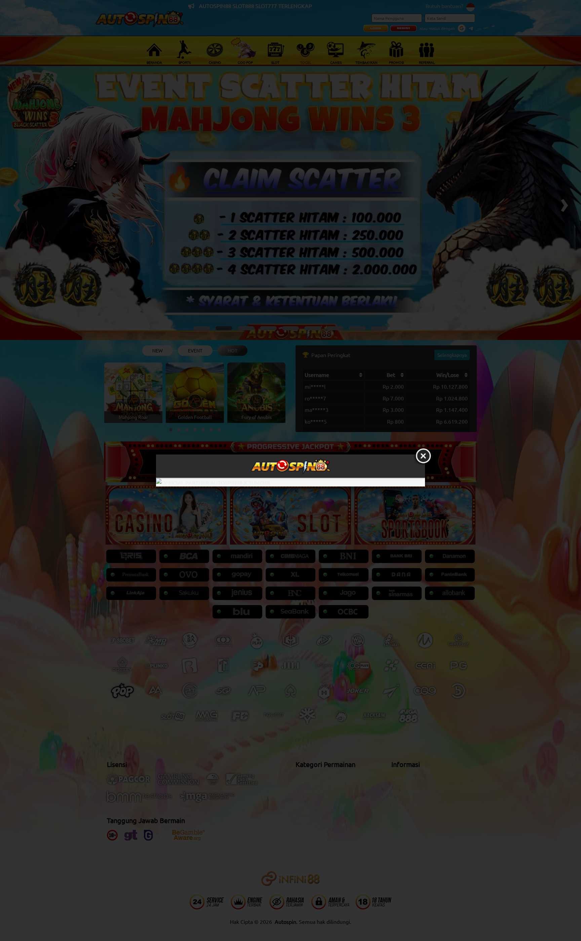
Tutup (423, 456)
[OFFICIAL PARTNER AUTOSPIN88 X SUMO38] (290, 482)
